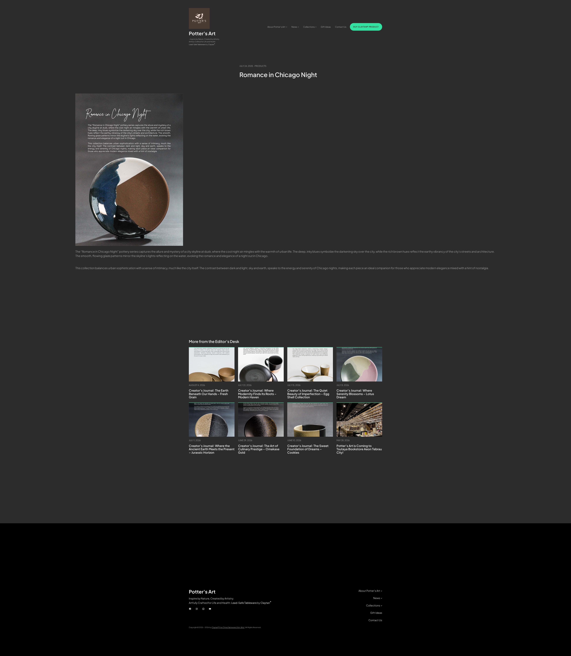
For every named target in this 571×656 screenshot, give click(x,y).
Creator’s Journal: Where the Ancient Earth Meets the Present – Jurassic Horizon (211, 449)
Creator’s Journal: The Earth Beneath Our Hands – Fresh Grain (208, 394)
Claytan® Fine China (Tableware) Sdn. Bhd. (228, 627)
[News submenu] (298, 27)
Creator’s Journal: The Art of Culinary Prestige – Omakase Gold (258, 449)
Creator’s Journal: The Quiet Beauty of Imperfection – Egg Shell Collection (308, 394)
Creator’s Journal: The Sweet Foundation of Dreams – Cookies (307, 449)
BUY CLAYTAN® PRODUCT (366, 27)
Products (260, 66)
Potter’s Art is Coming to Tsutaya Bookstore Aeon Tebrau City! (359, 449)
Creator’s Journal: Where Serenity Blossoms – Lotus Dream (355, 394)
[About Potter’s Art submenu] (286, 27)
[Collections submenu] (316, 27)
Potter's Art (202, 33)
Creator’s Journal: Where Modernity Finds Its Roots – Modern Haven (257, 394)
